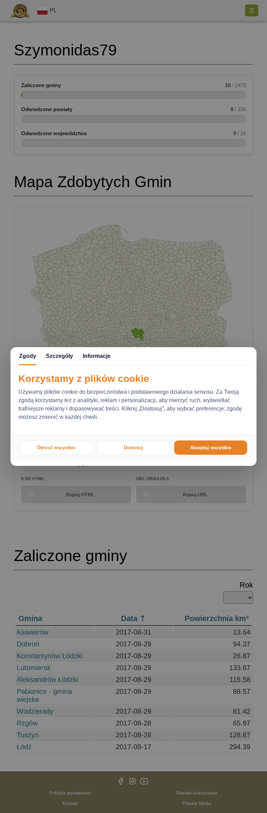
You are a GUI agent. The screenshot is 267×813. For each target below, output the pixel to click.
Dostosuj (133, 447)
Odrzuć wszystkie (56, 447)
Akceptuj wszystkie (210, 447)
